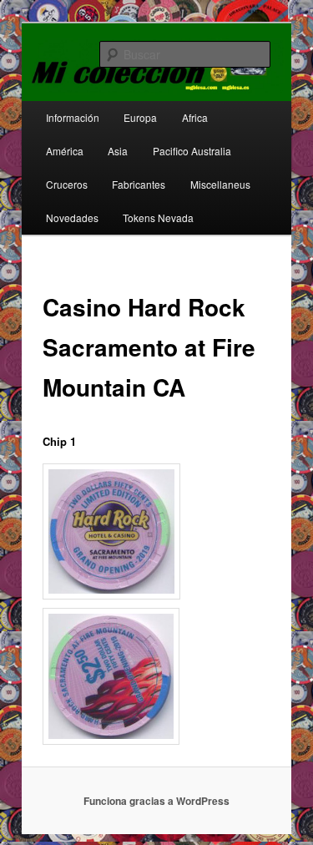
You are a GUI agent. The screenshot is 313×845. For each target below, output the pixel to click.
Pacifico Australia (192, 151)
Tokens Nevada (158, 217)
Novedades (72, 217)
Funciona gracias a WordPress (156, 800)
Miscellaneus (220, 184)
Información (72, 117)
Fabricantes (138, 184)
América (64, 151)
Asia (118, 151)
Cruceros (67, 184)
